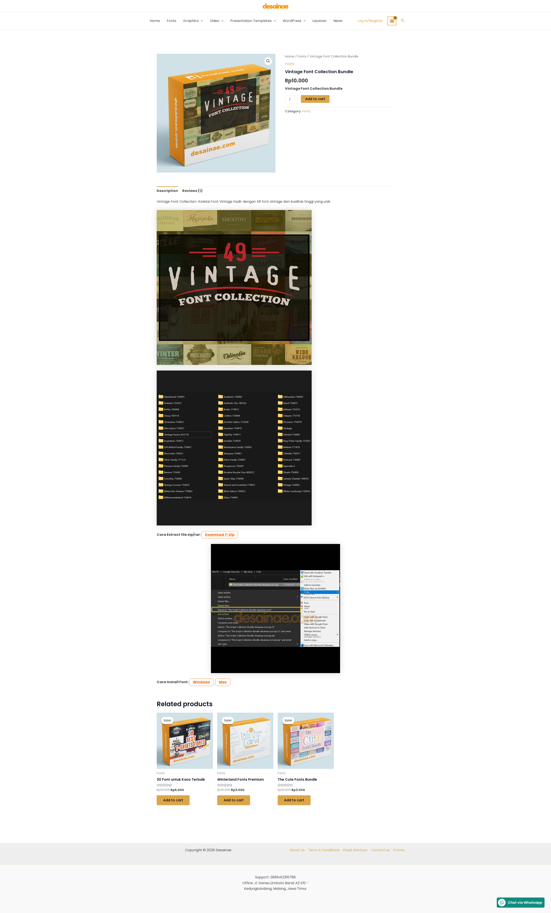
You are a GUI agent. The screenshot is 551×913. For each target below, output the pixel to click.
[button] (403, 21)
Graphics (191, 20)
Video (214, 20)
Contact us (380, 850)
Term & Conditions (324, 850)
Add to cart (315, 98)
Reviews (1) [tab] (192, 190)
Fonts (171, 20)
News (337, 20)
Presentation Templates (251, 20)
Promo (399, 850)
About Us (297, 850)
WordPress (292, 20)
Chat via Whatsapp (525, 902)
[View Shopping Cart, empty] (391, 20)
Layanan (319, 20)
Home (155, 20)
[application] (201, 20)
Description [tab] (167, 190)
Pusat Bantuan (355, 850)
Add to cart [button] (173, 800)
